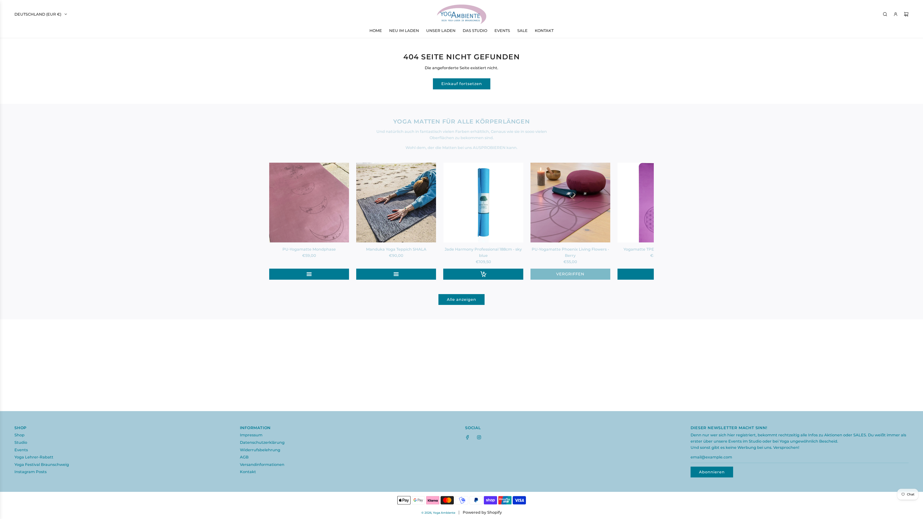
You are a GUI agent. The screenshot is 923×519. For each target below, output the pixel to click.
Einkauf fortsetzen (461, 83)
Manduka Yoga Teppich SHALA (396, 249)
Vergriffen (570, 274)
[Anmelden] (895, 14)
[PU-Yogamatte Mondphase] (309, 202)
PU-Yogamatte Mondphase (309, 249)
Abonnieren (712, 472)
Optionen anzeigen (309, 274)
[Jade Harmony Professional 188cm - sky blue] (483, 202)
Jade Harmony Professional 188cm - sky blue (483, 252)
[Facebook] (467, 437)
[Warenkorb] (906, 14)
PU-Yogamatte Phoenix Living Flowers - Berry (570, 252)
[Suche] (885, 14)
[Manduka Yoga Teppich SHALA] (396, 202)
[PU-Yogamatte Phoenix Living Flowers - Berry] (570, 202)
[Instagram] (479, 437)
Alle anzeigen (461, 299)
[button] (278, 221)
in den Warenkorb (483, 274)
